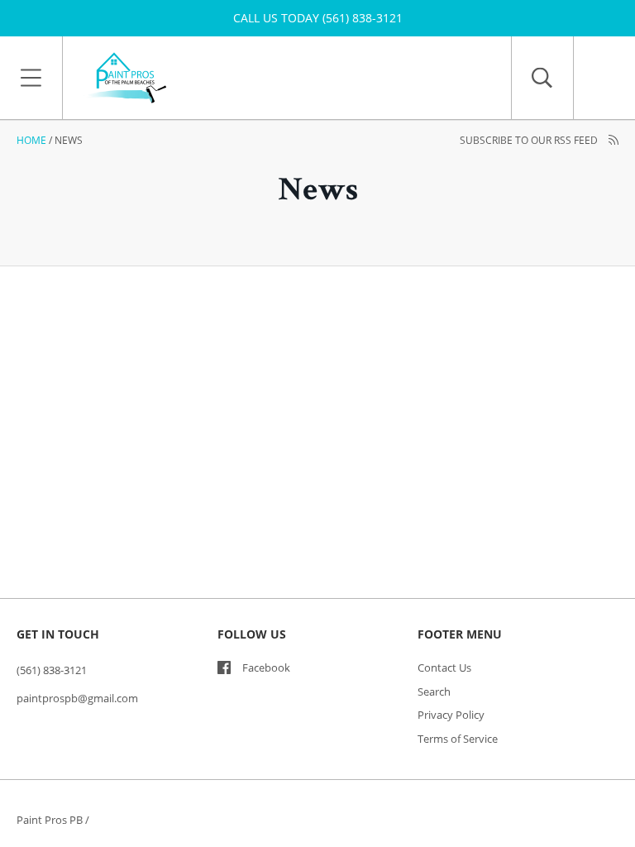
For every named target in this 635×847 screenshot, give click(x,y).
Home (31, 140)
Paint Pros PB (50, 819)
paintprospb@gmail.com (77, 698)
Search (434, 691)
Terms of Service (458, 738)
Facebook (266, 667)
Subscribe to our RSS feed (530, 140)
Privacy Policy (451, 714)
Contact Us (444, 667)
